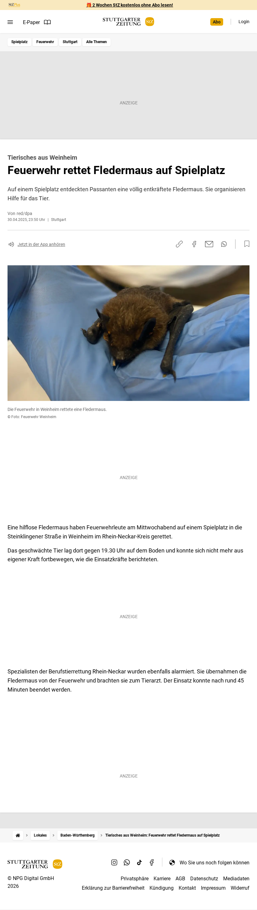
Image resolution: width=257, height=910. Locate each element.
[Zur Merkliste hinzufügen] (245, 244)
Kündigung (161, 888)
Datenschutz (204, 879)
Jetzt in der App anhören (41, 244)
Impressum (213, 888)
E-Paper (31, 22)
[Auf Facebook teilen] (194, 244)
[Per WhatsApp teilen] (224, 244)
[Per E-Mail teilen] (209, 244)
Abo (217, 21)
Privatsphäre (135, 879)
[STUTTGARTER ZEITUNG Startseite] (128, 21)
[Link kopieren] (179, 244)
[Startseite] (18, 835)
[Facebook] (152, 863)
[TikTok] (139, 863)
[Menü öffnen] (10, 22)
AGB (180, 879)
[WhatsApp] (127, 863)
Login (244, 21)
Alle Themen (96, 42)
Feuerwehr (45, 42)
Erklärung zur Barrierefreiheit (113, 888)
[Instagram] (114, 863)
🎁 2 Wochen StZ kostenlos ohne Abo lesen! (129, 5)
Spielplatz (19, 42)
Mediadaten (236, 879)
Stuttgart (70, 42)
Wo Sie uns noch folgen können (214, 863)
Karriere (162, 879)
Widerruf (240, 888)
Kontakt (187, 888)
